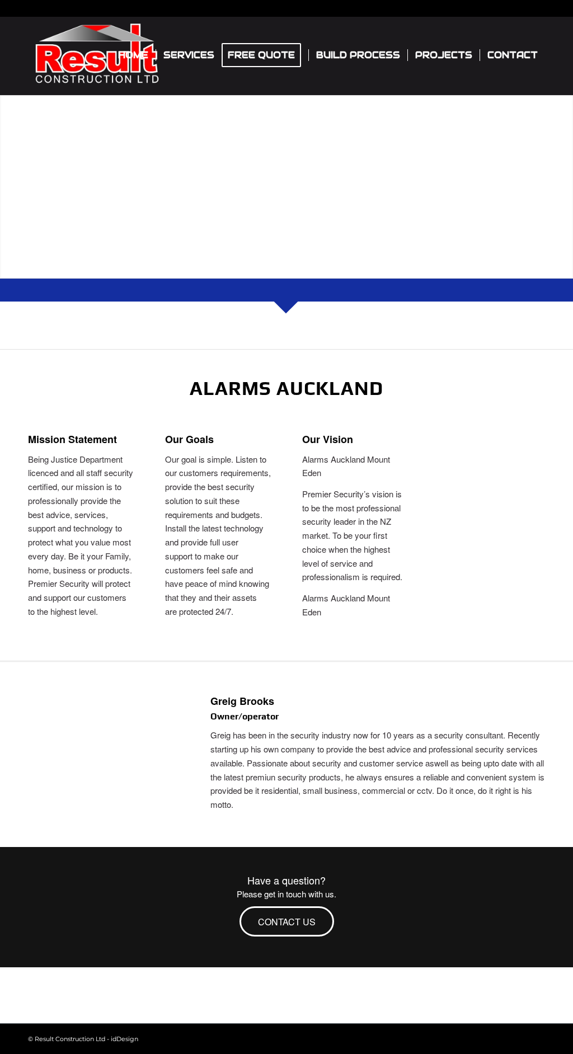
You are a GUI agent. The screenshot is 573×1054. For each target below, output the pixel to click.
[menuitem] (133, 55)
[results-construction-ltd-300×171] (97, 55)
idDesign (124, 1039)
